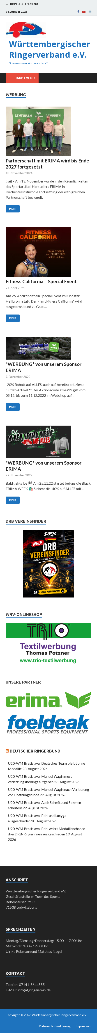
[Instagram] (90, 12)
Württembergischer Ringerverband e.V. (49, 49)
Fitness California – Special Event (41, 281)
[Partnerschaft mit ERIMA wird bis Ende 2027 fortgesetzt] (48, 132)
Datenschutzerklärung (55, 1026)
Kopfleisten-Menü (24, 4)
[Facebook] (78, 12)
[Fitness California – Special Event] (48, 252)
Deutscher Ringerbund (35, 751)
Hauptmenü (24, 78)
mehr (12, 209)
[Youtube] (84, 12)
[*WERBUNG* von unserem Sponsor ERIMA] (48, 349)
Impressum (83, 1026)
